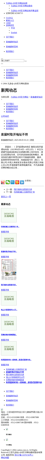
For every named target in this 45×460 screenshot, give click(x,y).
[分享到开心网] (17, 182)
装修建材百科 (12, 47)
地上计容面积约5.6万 (15, 377)
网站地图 (5, 458)
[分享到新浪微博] (3, 182)
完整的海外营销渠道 (15, 380)
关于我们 (10, 37)
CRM (8, 23)
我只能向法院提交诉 (23, 189)
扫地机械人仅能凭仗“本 (24, 192)
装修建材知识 (12, 42)
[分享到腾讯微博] (12, 182)
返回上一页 (6, 197)
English (14, 33)
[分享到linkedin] (22, 182)
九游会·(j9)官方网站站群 (16, 3)
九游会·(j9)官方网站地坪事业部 (24, 11)
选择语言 (10, 25)
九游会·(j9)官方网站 (19, 97)
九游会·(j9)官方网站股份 (21, 6)
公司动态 (5, 116)
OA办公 (9, 18)
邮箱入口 (10, 20)
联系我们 (10, 51)
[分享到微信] (8, 182)
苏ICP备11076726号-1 (23, 455)
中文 (13, 28)
